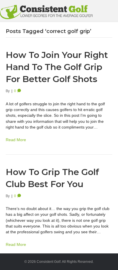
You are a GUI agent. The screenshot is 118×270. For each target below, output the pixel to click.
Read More (16, 139)
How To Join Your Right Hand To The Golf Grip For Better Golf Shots (57, 67)
